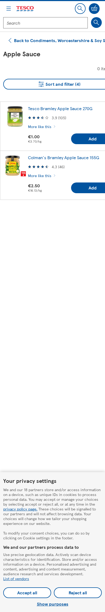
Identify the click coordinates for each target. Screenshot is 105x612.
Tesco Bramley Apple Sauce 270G (60, 108)
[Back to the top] (55, 217)
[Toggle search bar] (80, 8)
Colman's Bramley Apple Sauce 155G (63, 157)
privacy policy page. (20, 509)
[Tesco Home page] (25, 8)
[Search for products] (96, 22)
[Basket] (94, 8)
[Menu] (8, 8)
